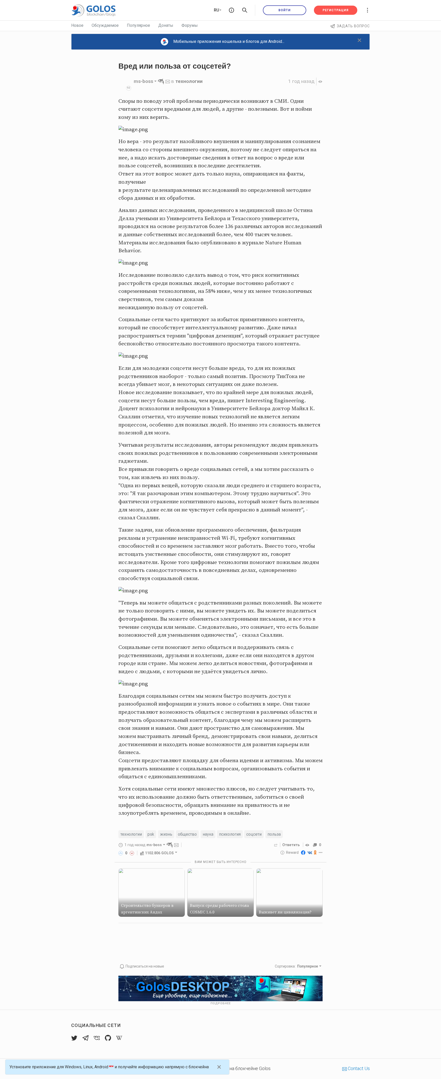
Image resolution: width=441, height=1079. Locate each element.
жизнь (166, 834)
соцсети (254, 834)
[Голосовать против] (132, 853)
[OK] (315, 852)
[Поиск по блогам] (244, 10)
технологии (189, 81)
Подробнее (221, 1003)
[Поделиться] (276, 845)
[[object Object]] (308, 845)
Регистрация (336, 10)
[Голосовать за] (120, 853)
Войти (284, 10)
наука (208, 834)
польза (274, 834)
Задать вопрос (353, 26)
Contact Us (358, 1068)
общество (187, 834)
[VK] (310, 852)
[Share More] (320, 852)
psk (151, 834)
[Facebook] (303, 852)
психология (230, 834)
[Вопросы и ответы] (231, 10)
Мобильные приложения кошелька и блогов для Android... (228, 41)
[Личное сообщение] (167, 81)
